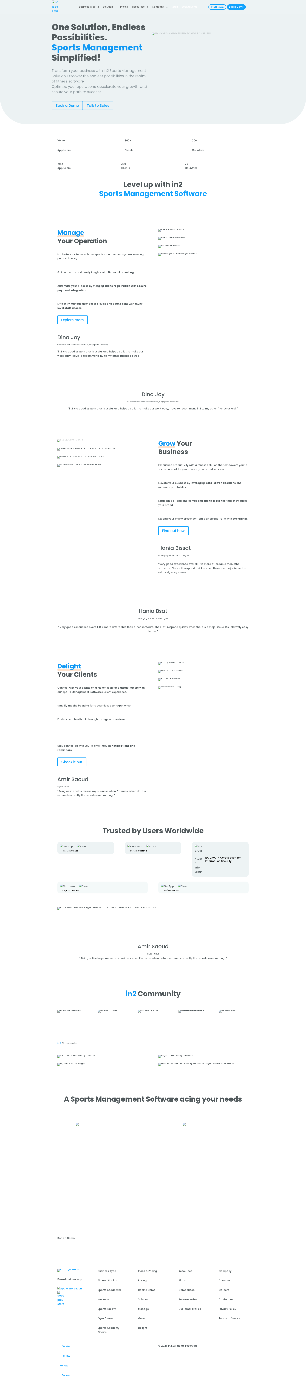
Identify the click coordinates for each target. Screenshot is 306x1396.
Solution (108, 6)
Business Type (87, 6)
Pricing (124, 6)
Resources (138, 6)
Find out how (173, 530)
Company (158, 6)
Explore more (72, 319)
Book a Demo (236, 6)
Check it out (72, 761)
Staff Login (217, 7)
